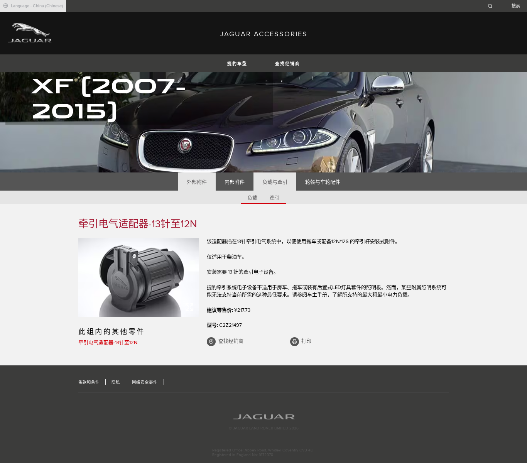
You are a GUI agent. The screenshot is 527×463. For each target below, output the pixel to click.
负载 (252, 198)
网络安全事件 (144, 382)
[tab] (197, 181)
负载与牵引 (274, 182)
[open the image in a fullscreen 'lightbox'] (138, 277)
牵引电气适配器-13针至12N (107, 343)
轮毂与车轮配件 (322, 182)
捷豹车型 (237, 63)
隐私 (115, 382)
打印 (306, 341)
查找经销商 (287, 63)
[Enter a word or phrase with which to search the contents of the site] (506, 6)
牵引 (275, 198)
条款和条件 (89, 382)
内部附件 (235, 182)
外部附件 (197, 182)
